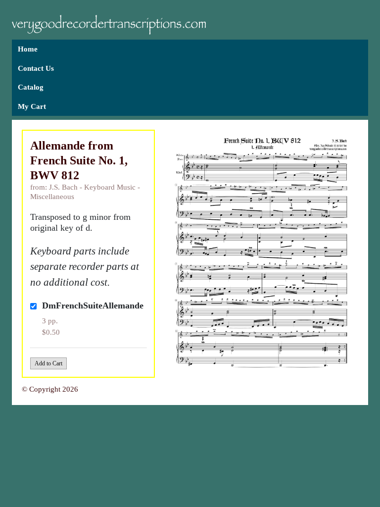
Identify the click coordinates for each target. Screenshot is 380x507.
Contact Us (36, 68)
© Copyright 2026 (50, 389)
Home (28, 49)
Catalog (31, 87)
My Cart (32, 106)
